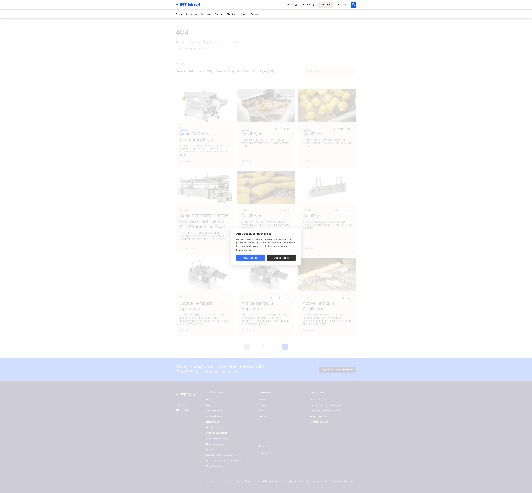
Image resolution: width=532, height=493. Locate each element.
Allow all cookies (251, 257)
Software (206, 14)
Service (218, 14)
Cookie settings (281, 257)
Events (254, 14)
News (243, 14)
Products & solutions (186, 14)
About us (231, 14)
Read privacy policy (245, 249)
